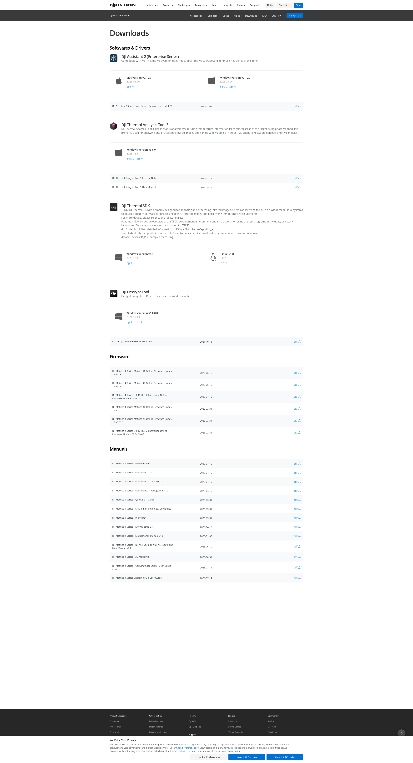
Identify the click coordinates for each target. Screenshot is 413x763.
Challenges (184, 5)
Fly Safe (192, 721)
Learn (215, 5)
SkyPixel (271, 721)
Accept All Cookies (284, 757)
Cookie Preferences (186, 747)
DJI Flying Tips (195, 726)
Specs (226, 15)
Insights (227, 5)
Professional (115, 726)
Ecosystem (201, 5)
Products (168, 5)
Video (237, 15)
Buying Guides (234, 726)
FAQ (264, 15)
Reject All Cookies (247, 757)
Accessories (196, 15)
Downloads (251, 15)
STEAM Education (236, 732)
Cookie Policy (233, 751)
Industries (152, 5)
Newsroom (233, 721)
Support (254, 5)
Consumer (114, 721)
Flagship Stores (156, 726)
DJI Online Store (156, 721)
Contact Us (295, 15)
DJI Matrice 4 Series (120, 15)
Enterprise (114, 732)
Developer (272, 732)
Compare (212, 15)
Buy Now (276, 15)
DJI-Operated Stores (158, 732)
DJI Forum (272, 726)
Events (241, 5)
